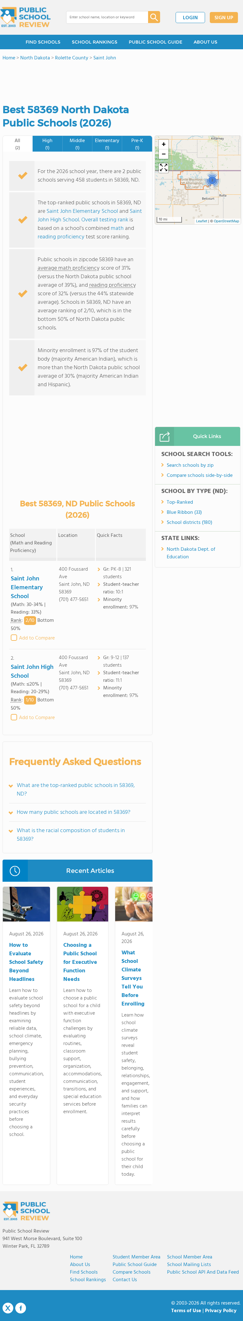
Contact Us (125, 1280)
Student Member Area (136, 1257)
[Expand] (163, 168)
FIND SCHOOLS (43, 42)
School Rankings (88, 1280)
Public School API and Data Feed (203, 1272)
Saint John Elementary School (82, 211)
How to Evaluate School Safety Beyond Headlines (26, 962)
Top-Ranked (180, 502)
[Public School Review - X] (8, 1308)
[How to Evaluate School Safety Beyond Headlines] (26, 905)
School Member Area (189, 1257)
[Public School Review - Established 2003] (25, 17)
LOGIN (190, 18)
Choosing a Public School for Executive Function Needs (80, 962)
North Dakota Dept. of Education (191, 553)
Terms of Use (186, 1311)
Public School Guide (135, 1265)
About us (80, 1265)
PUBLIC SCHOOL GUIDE (155, 42)
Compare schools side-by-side (200, 475)
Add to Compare (37, 638)
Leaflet (201, 221)
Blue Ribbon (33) (184, 512)
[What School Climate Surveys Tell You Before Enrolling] (135, 905)
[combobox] (102, 17)
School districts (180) (189, 522)
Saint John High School (32, 672)
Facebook (21, 1308)
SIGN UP (224, 18)
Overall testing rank (104, 220)
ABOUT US (205, 42)
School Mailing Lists (189, 1265)
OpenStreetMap (226, 221)
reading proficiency (62, 237)
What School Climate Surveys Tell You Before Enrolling (133, 978)
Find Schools (84, 1272)
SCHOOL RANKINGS (94, 42)
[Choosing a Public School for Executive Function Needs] (82, 905)
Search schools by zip (190, 465)
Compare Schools (132, 1272)
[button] (212, 180)
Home (76, 1257)
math (117, 228)
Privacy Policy (221, 1311)
